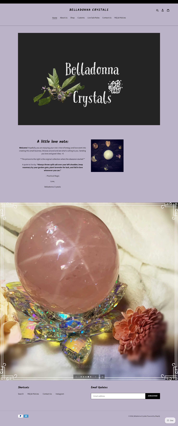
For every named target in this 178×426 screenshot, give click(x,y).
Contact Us (47, 394)
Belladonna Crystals (89, 10)
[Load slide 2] (84, 377)
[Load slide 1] (81, 377)
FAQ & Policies (33, 394)
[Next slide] (96, 377)
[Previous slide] (76, 377)
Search (21, 394)
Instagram (60, 394)
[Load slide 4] (88, 377)
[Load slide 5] (91, 377)
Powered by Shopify (153, 416)
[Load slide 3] (86, 377)
